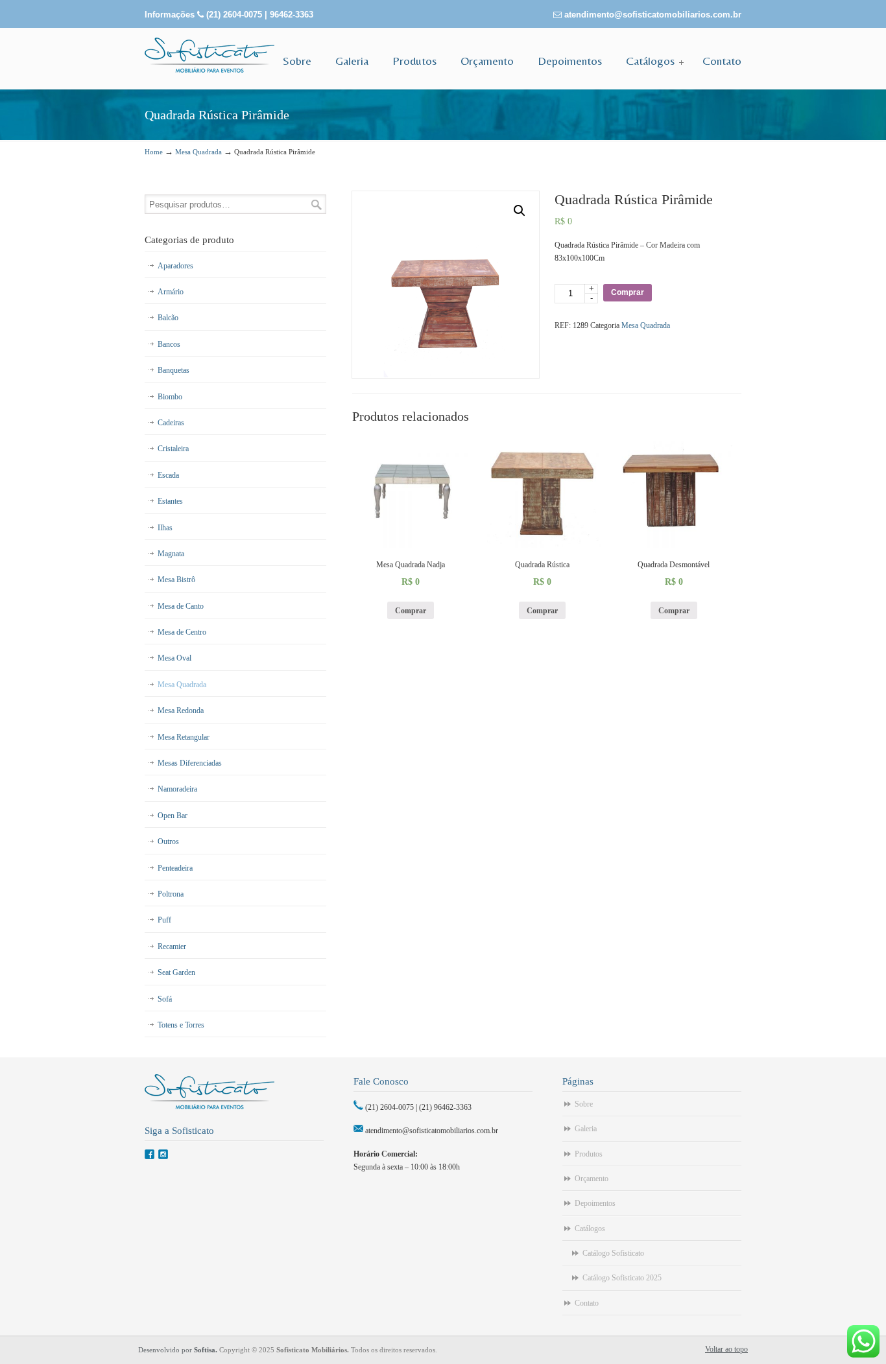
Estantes (170, 501)
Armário (171, 291)
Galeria (586, 1128)
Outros (168, 841)
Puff (164, 919)
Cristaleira (173, 448)
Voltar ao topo (726, 1349)
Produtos (589, 1153)
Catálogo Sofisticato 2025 (622, 1277)
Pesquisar (316, 204)
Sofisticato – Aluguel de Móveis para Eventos (209, 55)
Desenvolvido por (178, 1350)
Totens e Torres (181, 1024)
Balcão (168, 317)
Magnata (171, 553)
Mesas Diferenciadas (190, 763)
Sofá (165, 999)
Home (154, 152)
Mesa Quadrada (198, 152)
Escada (168, 475)
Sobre (584, 1104)
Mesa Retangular (184, 737)
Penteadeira (175, 868)
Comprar (627, 292)
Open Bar (172, 815)
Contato (587, 1303)
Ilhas (165, 527)
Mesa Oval (174, 658)
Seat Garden (176, 972)
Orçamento (591, 1178)
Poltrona (171, 894)
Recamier (172, 946)
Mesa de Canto (181, 606)
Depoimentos (595, 1203)
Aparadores (175, 265)
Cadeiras (171, 422)
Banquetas (173, 370)
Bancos (169, 344)
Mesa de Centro (182, 632)
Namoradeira (177, 789)
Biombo (170, 396)
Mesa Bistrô (176, 579)
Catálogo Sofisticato (613, 1253)
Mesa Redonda (181, 710)
